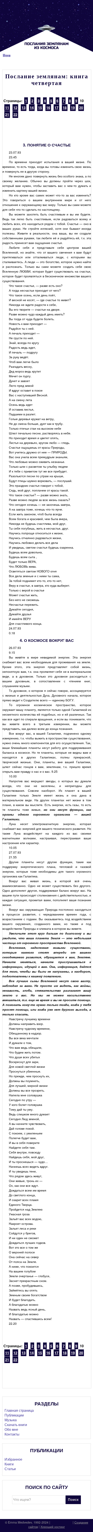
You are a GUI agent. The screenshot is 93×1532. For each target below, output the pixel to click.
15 (40, 107)
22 (15, 114)
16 (48, 107)
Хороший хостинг (52, 1526)
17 (56, 107)
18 (65, 107)
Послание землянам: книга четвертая (46, 79)
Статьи (10, 1468)
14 (32, 107)
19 (73, 107)
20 (81, 107)
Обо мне (11, 1429)
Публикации (14, 1415)
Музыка (11, 1419)
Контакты (12, 1434)
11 (7, 107)
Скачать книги (16, 1424)
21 (7, 114)
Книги (9, 1463)
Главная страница (19, 1410)
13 (24, 107)
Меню (6, 55)
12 (15, 107)
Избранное (13, 1459)
